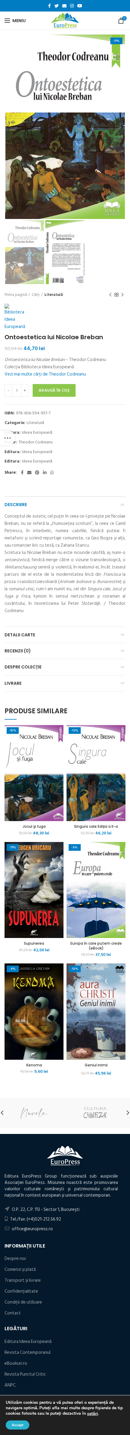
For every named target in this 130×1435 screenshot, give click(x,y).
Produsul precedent (110, 295)
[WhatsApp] (52, 472)
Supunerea (34, 943)
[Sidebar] (7, 438)
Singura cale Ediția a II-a (96, 826)
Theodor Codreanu (35, 442)
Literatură (53, 294)
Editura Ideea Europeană (28, 1341)
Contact (13, 1313)
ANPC (10, 1385)
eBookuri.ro (16, 1363)
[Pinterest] (37, 472)
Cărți (36, 294)
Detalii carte (20, 635)
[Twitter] (56, 6)
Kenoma (34, 1065)
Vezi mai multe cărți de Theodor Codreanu (45, 374)
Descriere (16, 505)
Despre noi (15, 1258)
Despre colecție (23, 667)
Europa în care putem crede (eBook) (96, 945)
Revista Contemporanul (27, 1352)
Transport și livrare (23, 1280)
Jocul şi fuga (34, 826)
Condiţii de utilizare (23, 1302)
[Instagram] (72, 6)
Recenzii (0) (18, 651)
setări (92, 1414)
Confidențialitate (21, 1291)
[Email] (64, 6)
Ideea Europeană (37, 432)
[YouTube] (80, 6)
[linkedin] (44, 472)
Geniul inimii (96, 1065)
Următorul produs (122, 295)
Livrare (13, 683)
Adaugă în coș (54, 390)
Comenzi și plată (20, 1269)
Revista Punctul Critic (25, 1374)
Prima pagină (16, 294)
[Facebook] (49, 6)
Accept (17, 1425)
